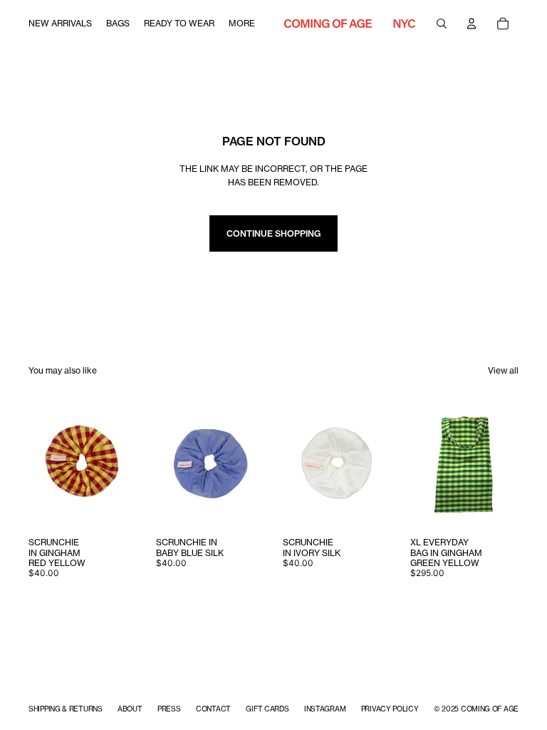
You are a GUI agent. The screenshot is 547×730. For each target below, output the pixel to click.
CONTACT (213, 708)
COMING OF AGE (490, 708)
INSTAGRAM (324, 708)
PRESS (169, 708)
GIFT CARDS (267, 708)
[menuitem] (60, 23)
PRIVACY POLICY (390, 708)
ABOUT (130, 708)
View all (503, 370)
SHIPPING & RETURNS (65, 708)
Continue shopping (273, 233)
